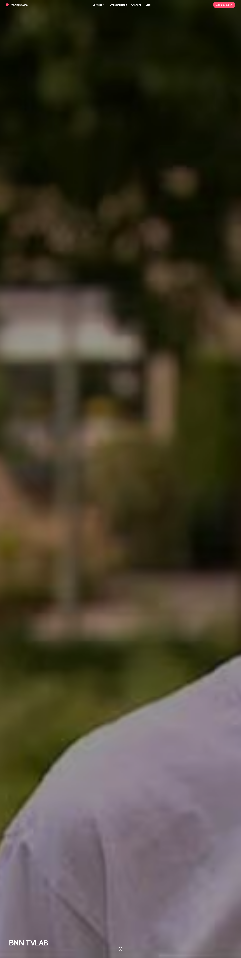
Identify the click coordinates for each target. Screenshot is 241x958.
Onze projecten (118, 5)
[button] (99, 5)
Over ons (136, 5)
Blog (148, 5)
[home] (17, 5)
